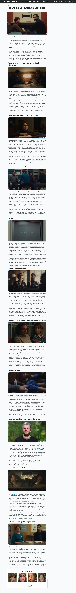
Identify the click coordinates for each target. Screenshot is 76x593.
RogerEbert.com (16, 494)
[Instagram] (59, 1)
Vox (44, 494)
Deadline (38, 448)
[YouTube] (56, 1)
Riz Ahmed (11, 105)
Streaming (28, 1)
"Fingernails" (11, 42)
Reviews (43, 1)
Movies (20, 1)
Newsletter (71, 1)
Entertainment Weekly (23, 503)
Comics (38, 1)
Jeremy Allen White (20, 91)
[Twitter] (58, 1)
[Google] (63, 1)
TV (24, 1)
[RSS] (65, 1)
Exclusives (14, 1)
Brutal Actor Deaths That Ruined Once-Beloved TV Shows (41, 584)
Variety (32, 512)
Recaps (33, 1)
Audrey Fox (10, 10)
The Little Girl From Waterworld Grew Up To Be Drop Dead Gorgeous (32, 585)
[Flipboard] (61, 1)
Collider (42, 403)
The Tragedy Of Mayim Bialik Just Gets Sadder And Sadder (22, 584)
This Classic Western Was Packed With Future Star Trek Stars (12, 584)
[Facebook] (54, 1)
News (48, 1)
